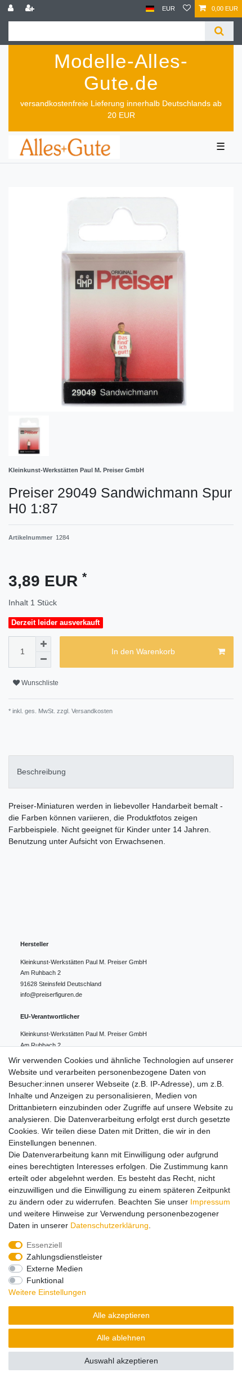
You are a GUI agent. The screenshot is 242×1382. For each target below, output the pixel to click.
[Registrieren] (31, 8)
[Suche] (219, 31)
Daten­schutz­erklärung (109, 1225)
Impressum (210, 1201)
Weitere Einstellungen (47, 1292)
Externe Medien (54, 1268)
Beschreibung (41, 771)
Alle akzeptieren (121, 1315)
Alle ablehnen (121, 1337)
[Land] (150, 8)
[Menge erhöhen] (43, 644)
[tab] (121, 771)
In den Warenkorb (143, 651)
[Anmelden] (12, 8)
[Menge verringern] (43, 660)
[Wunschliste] (187, 8)
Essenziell (44, 1244)
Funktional (45, 1280)
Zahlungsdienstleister (64, 1256)
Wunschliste (39, 683)
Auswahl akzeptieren (121, 1360)
